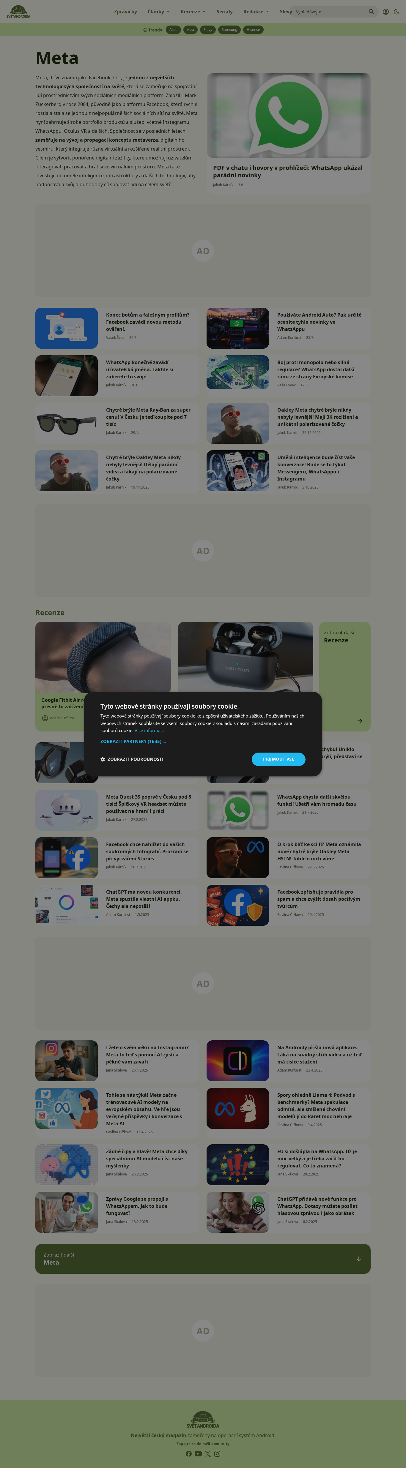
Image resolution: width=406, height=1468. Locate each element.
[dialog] (203, 734)
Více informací (149, 731)
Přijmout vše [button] (278, 759)
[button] (203, 741)
